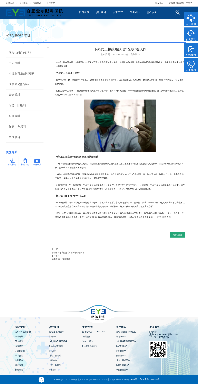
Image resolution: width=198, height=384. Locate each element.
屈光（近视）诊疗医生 (126, 332)
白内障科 (14, 63)
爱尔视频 (19, 365)
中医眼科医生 (122, 370)
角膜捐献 (19, 370)
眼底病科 (14, 116)
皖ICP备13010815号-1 (121, 379)
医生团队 (135, 12)
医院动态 (19, 346)
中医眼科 (14, 137)
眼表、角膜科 (17, 126)
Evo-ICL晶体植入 (90, 346)
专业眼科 (23, 3)
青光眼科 (14, 94)
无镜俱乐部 (20, 351)
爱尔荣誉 (19, 341)
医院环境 (19, 336)
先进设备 (19, 360)
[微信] (41, 380)
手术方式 (118, 12)
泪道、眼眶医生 (123, 360)
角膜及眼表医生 (123, 365)
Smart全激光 (87, 341)
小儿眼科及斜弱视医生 (126, 341)
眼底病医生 (121, 356)
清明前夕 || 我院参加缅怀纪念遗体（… (69, 252)
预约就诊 (177, 235)
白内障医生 (121, 336)
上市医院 (51, 3)
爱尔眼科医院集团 (23, 332)
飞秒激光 (86, 336)
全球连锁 (10, 3)
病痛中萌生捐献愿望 (61, 259)
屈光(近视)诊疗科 (20, 52)
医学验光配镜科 (19, 84)
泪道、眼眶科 (17, 105)
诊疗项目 (101, 12)
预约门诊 (159, 3)
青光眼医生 (121, 351)
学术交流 (19, 356)
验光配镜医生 (122, 346)
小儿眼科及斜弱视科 (22, 73)
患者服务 (152, 12)
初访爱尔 (84, 12)
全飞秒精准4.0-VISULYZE (94, 332)
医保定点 (37, 3)
